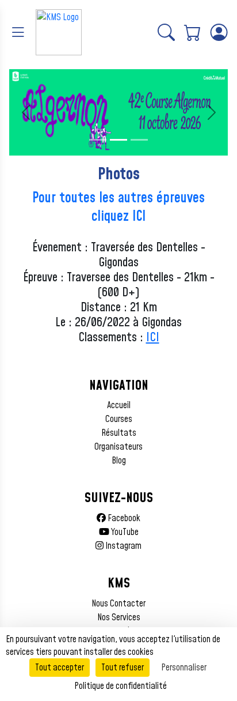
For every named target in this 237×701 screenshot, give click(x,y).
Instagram (123, 546)
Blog (119, 460)
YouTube (124, 532)
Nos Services (118, 617)
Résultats (118, 433)
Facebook (123, 518)
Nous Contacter (118, 603)
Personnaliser (184, 667)
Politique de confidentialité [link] (120, 686)
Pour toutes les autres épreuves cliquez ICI (118, 207)
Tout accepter (59, 667)
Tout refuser (122, 667)
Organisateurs (118, 446)
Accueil (119, 405)
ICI (152, 337)
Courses (118, 419)
